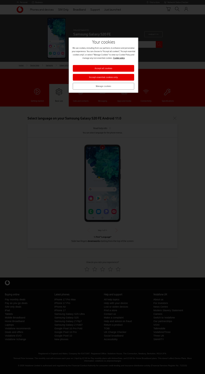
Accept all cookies (103, 68)
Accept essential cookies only (103, 77)
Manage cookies (103, 86)
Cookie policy (119, 58)
